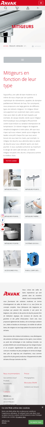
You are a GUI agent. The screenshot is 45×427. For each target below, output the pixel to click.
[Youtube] (3, 229)
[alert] (22, 416)
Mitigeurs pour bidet (12, 243)
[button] (8, 422)
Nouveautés (7, 383)
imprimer (38, 46)
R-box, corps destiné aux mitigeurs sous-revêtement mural (32, 270)
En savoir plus (21, 417)
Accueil (5, 46)
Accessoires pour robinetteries (12, 270)
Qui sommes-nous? (10, 378)
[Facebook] (3, 220)
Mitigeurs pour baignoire (12, 216)
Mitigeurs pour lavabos (12, 189)
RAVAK (9, 3)
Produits (12, 46)
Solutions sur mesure (31, 387)
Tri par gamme (11, 161)
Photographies (29, 378)
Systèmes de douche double (32, 243)
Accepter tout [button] (35, 422)
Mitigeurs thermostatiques (32, 216)
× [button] (42, 407)
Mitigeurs (19, 46)
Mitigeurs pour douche (32, 189)
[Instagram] (3, 216)
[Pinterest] (3, 225)
